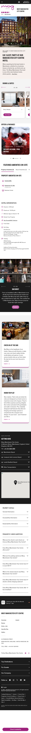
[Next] (27, 87)
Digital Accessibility (5, 700)
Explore (15, 307)
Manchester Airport (9, 452)
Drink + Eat (4, 626)
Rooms (3, 623)
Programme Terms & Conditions (8, 696)
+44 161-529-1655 (9, 449)
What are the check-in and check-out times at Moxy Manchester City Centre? (14, 541)
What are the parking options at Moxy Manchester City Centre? (14, 557)
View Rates (7, 114)
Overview (3, 620)
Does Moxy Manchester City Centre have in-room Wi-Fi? (15, 565)
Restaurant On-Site (10, 185)
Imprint (17, 620)
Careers (14, 694)
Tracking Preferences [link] (6, 694)
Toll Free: (9, 646)
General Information (8, 512)
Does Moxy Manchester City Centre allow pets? (13, 549)
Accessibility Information (10, 518)
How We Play (4, 629)
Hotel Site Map (21, 700)
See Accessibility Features (10, 220)
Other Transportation (10, 467)
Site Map (14, 700)
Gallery (3, 632)
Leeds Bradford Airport (10, 462)
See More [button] (14, 74)
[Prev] (3, 87)
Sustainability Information (10, 524)
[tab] (7, 169)
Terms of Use (21, 694)
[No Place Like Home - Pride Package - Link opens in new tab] (15, 141)
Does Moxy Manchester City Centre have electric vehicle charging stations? (15, 580)
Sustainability (8, 180)
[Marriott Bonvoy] (25, 2)
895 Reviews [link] (7, 14)
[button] (19, 2)
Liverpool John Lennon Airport (12, 457)
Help (2, 702)
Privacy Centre (21, 696)
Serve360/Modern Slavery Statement (14, 698)
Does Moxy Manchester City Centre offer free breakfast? (14, 588)
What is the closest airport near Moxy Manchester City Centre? (13, 573)
